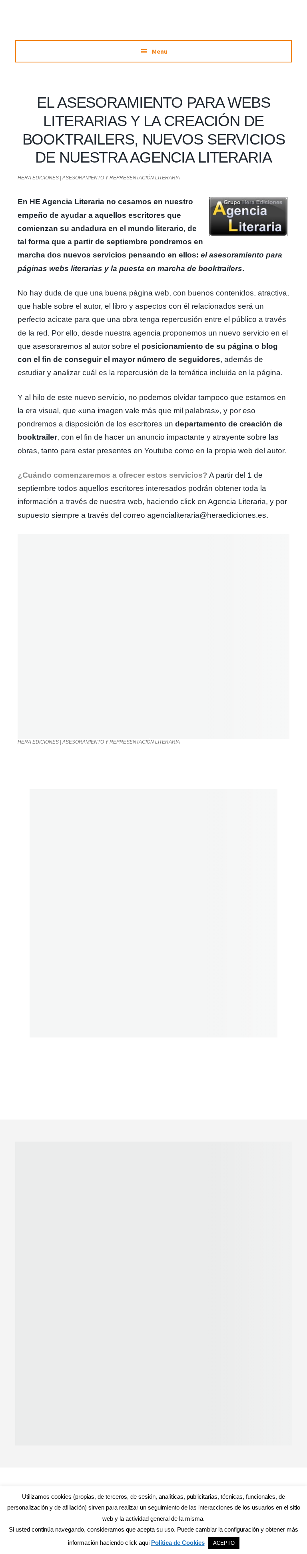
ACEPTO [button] (224, 1543)
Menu (159, 51)
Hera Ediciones (153, 24)
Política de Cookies (178, 1542)
